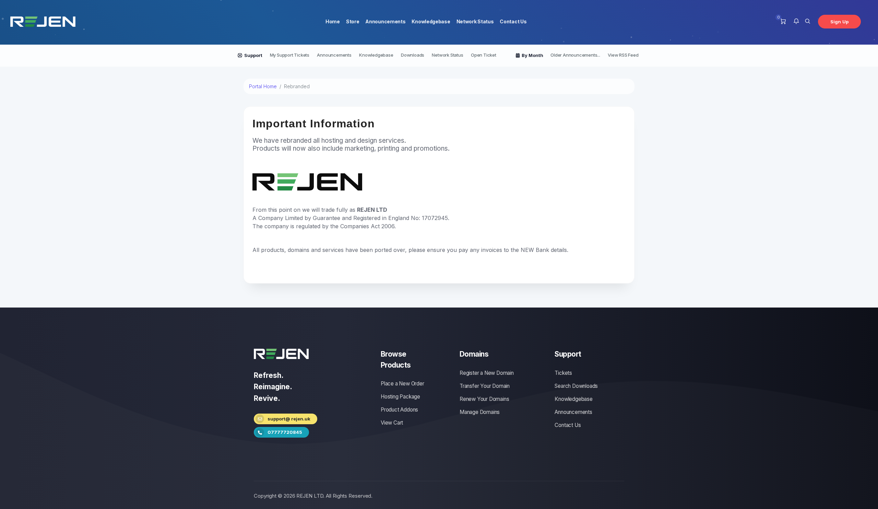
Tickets (563, 373)
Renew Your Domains (484, 399)
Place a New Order (402, 383)
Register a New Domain (487, 373)
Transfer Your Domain (485, 386)
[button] (796, 21)
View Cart (392, 422)
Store (352, 21)
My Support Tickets (289, 55)
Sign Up (839, 21)
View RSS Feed (623, 55)
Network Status (475, 21)
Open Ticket (483, 55)
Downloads (412, 55)
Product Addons (399, 409)
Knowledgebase (431, 21)
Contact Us (513, 21)
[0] (783, 21)
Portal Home (263, 86)
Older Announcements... (575, 55)
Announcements (385, 21)
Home (332, 21)
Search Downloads (576, 386)
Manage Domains (480, 412)
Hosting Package (400, 396)
